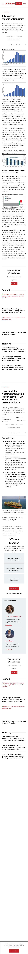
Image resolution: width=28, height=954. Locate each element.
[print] (25, 44)
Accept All (14, 950)
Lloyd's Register (20, 420)
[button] (3, 4)
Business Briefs (6, 12)
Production (5, 387)
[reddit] (16, 44)
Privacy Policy (16, 946)
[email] (19, 44)
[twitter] (14, 44)
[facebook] (8, 44)
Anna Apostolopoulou (13, 617)
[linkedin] (11, 44)
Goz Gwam (5, 421)
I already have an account (14, 593)
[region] (14, 947)
